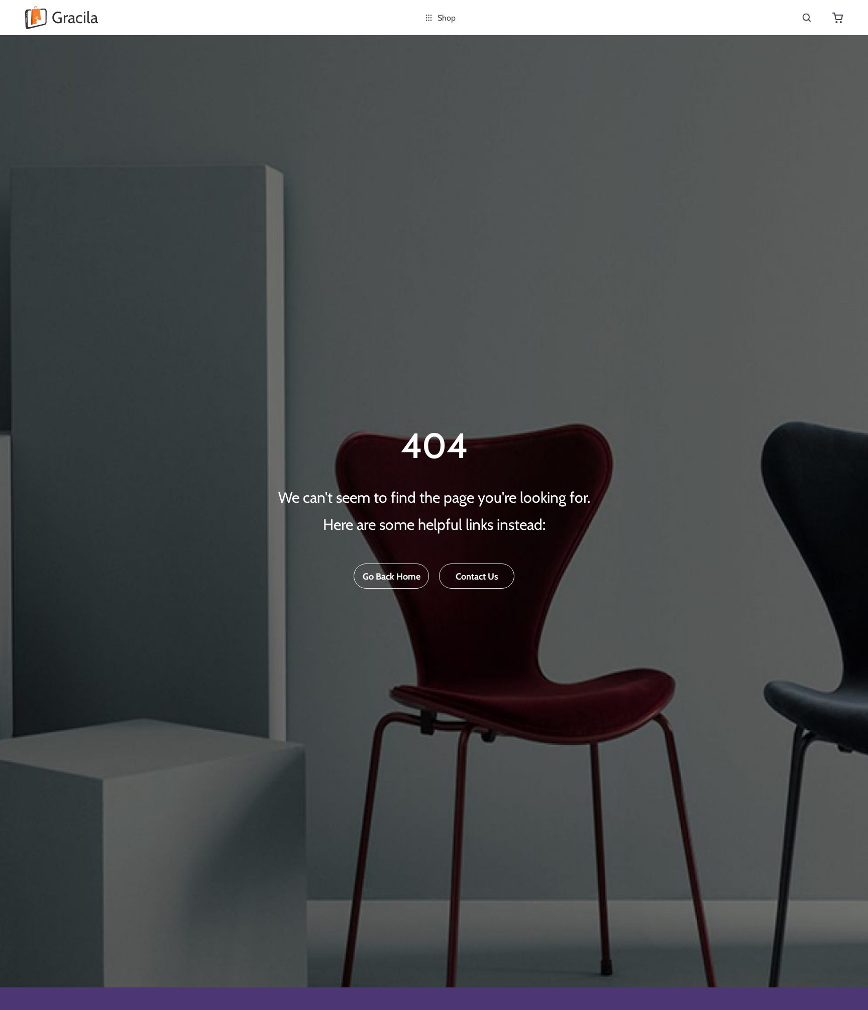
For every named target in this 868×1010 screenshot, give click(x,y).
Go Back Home (391, 576)
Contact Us (477, 576)
